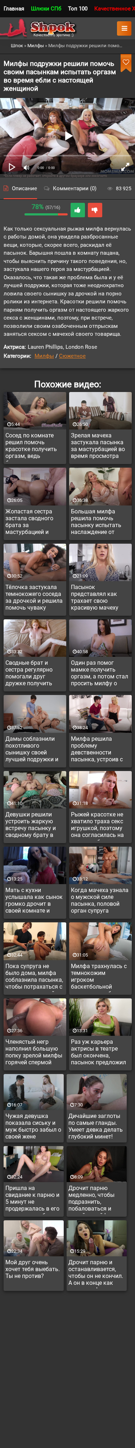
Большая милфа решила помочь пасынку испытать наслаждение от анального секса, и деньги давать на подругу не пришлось (99, 523)
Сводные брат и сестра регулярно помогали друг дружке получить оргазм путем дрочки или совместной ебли (34, 674)
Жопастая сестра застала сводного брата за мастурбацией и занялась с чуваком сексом (32, 523)
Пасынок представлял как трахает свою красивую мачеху (94, 597)
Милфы (44, 356)
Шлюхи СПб (46, 8)
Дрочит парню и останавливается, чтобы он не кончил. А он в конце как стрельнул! (95, 1273)
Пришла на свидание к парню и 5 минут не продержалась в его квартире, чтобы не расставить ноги (32, 1199)
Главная (14, 8)
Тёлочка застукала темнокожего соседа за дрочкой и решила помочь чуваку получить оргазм (34, 598)
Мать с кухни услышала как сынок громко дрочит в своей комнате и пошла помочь (34, 901)
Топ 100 (77, 8)
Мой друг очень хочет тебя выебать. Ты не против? (32, 1269)
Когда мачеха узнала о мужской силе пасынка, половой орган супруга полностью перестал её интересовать (100, 901)
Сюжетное (72, 356)
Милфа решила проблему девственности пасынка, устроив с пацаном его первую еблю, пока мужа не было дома (98, 750)
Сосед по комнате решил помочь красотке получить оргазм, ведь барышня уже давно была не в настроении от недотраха (32, 447)
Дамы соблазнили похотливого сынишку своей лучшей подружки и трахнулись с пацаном (31, 750)
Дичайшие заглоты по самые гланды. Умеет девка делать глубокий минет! (95, 1126)
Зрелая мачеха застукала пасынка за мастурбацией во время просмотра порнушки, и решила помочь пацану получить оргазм (98, 447)
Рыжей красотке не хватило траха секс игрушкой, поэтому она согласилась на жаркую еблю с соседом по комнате (98, 826)
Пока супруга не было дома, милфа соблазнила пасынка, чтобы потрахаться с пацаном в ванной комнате (34, 977)
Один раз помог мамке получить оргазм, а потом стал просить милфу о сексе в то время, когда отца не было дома (99, 674)
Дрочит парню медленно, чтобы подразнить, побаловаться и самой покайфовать (95, 1199)
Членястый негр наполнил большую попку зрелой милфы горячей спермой (33, 1052)
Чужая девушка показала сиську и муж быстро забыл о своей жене (33, 1126)
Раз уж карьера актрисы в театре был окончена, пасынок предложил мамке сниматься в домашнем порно (98, 1053)
